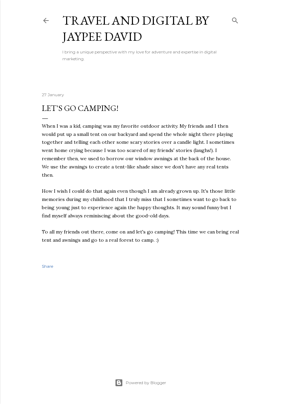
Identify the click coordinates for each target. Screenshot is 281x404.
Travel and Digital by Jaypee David (135, 28)
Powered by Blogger (146, 382)
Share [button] (47, 266)
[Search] (235, 19)
